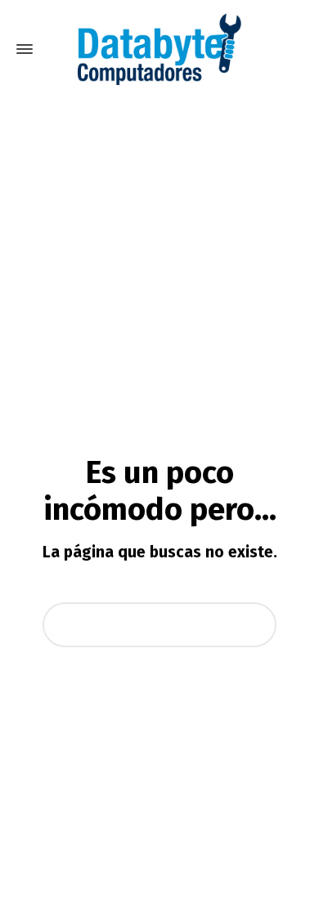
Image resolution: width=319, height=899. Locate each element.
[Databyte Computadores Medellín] (159, 49)
